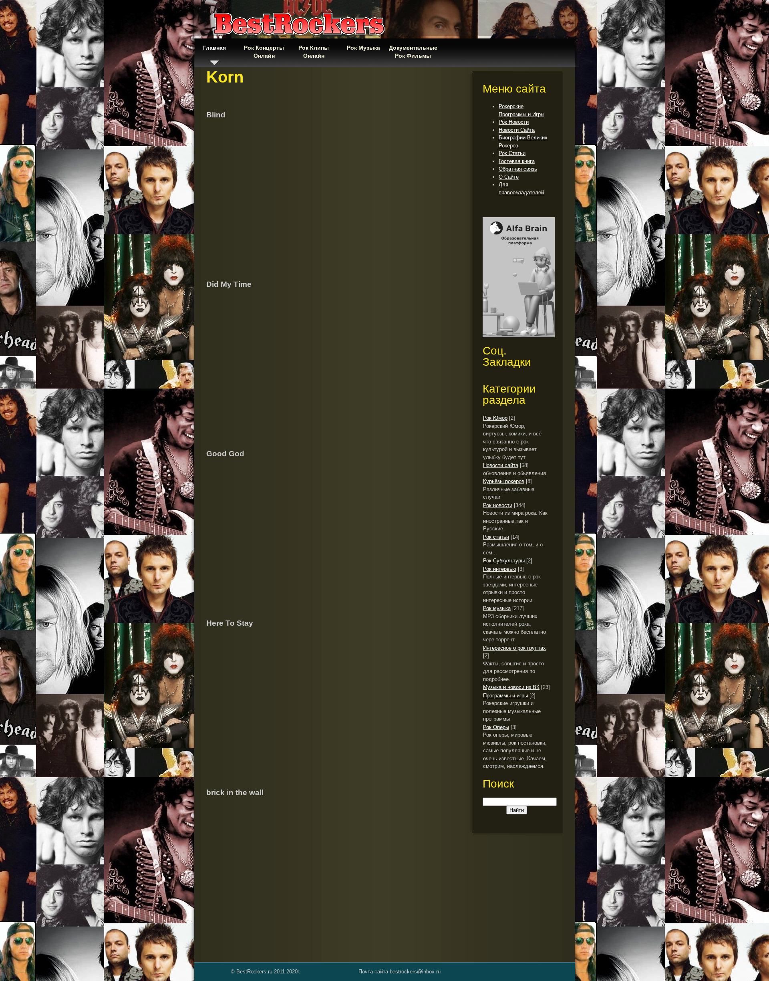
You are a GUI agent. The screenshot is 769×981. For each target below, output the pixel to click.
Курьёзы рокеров (503, 481)
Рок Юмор (495, 418)
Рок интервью (499, 569)
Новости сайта (500, 465)
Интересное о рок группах (514, 648)
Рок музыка (497, 608)
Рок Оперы (496, 727)
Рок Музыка (363, 47)
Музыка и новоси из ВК (511, 687)
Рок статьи (496, 537)
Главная (214, 47)
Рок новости (497, 505)
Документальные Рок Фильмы (413, 51)
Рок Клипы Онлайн (313, 51)
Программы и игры (505, 696)
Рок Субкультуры (504, 561)
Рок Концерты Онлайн (264, 51)
